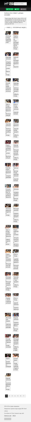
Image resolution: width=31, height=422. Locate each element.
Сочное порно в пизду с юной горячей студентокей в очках (16, 364)
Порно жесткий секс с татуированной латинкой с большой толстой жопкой (8, 261)
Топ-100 (10, 9)
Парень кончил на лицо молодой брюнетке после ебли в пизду (16, 42)
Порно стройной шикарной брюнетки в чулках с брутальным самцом (8, 152)
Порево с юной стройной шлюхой (8, 301)
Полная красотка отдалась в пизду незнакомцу (8, 343)
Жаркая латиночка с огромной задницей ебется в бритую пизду (16, 324)
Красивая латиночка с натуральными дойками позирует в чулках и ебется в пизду (8, 66)
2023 (17, 9)
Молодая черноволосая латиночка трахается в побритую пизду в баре (16, 344)
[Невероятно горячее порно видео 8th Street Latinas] (10, 4)
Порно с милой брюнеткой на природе (8, 362)
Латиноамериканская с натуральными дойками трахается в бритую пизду (16, 195)
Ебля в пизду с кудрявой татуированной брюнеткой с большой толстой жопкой (16, 261)
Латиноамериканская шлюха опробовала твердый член (8, 39)
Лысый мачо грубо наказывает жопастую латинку (8, 87)
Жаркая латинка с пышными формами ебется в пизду (8, 384)
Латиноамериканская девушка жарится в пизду (8, 212)
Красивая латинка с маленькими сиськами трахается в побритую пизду (16, 90)
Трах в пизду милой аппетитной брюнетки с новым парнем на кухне (8, 237)
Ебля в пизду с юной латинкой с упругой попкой (16, 109)
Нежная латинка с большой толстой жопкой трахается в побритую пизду (16, 152)
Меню (24, 9)
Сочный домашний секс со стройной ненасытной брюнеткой (8, 193)
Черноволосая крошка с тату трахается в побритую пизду (16, 281)
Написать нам (7, 415)
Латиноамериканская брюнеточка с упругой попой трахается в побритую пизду (16, 130)
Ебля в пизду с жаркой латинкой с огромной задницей (16, 304)
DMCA (14, 415)
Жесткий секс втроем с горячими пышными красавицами (8, 322)
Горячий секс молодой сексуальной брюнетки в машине (16, 62)
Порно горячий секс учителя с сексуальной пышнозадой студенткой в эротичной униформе (16, 238)
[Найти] (25, 3)
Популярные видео (19, 27)
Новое (8, 27)
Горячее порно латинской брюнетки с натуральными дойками (8, 172)
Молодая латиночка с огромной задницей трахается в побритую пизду (16, 215)
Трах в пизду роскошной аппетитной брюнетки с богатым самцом (8, 110)
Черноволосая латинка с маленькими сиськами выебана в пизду (8, 129)
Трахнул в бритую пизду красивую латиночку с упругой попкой (16, 174)
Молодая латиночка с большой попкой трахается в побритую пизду (8, 283)
